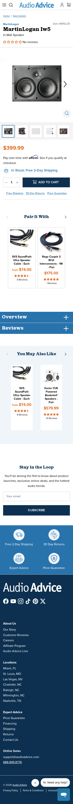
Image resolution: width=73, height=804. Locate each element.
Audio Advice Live (15, 651)
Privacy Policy (10, 790)
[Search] (13, 5)
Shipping (9, 729)
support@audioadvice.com (21, 757)
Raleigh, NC (11, 690)
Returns (8, 734)
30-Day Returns (35, 193)
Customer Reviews (16, 635)
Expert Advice (12, 712)
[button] (13, 42)
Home (6, 16)
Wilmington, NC (14, 695)
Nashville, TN (12, 701)
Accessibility (55, 790)
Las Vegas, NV (13, 679)
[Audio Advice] (36, 5)
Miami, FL (9, 668)
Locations (10, 662)
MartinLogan (11, 24)
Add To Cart (48, 182)
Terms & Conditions (33, 790)
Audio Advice (19, 785)
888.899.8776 (12, 762)
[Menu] (4, 5)
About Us (9, 624)
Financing (10, 724)
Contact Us (10, 740)
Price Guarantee (57, 193)
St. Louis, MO (12, 674)
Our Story (9, 630)
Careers (8, 640)
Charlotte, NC (12, 685)
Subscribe (36, 510)
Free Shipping (14, 193)
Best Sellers (19, 16)
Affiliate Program (14, 646)
